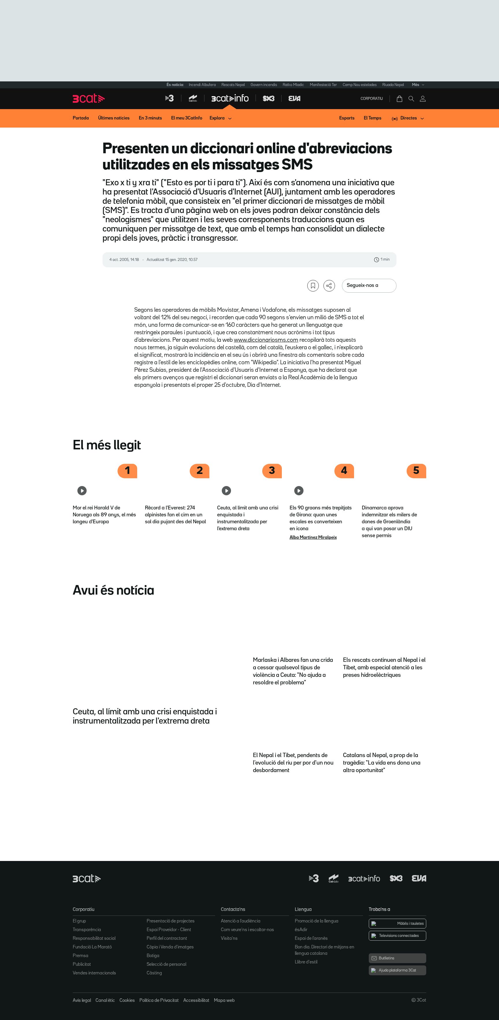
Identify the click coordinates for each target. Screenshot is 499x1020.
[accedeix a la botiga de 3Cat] (399, 98)
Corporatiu (372, 98)
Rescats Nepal (233, 85)
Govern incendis (264, 85)
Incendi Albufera (202, 85)
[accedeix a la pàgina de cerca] (411, 98)
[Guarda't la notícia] (313, 286)
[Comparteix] (329, 286)
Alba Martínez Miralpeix (313, 538)
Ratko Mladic (293, 85)
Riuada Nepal (393, 85)
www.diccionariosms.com (266, 340)
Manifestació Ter (323, 85)
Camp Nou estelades (360, 85)
